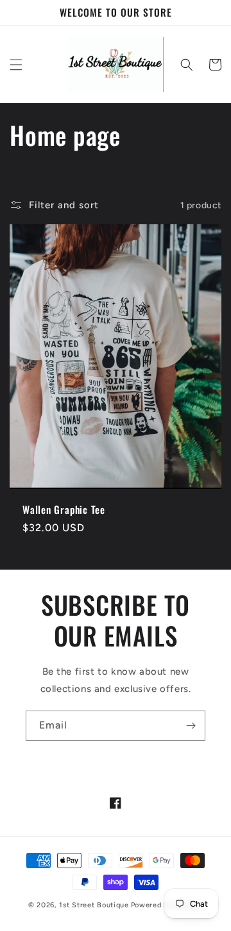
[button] (16, 65)
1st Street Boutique (93, 905)
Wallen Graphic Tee (63, 510)
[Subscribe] (190, 726)
